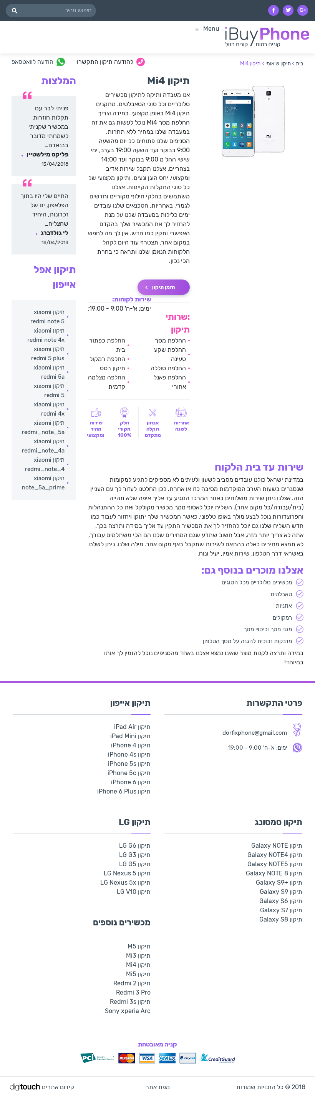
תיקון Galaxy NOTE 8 (274, 873)
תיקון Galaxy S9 (281, 891)
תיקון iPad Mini (130, 736)
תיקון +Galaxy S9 (279, 882)
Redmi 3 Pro (133, 992)
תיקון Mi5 (138, 974)
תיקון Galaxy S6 (280, 901)
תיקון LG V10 (134, 891)
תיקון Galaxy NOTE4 (274, 854)
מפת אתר (158, 1087)
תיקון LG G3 (135, 854)
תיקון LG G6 (135, 845)
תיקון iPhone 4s (129, 754)
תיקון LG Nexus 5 (127, 873)
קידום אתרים (58, 1087)
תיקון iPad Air (132, 726)
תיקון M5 (139, 946)
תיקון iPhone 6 (131, 782)
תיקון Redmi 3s (130, 1001)
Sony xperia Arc (128, 1011)
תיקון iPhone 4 (131, 745)
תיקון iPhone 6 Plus (124, 791)
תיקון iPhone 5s (129, 763)
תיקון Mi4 (138, 964)
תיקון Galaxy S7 (281, 910)
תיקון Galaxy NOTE (276, 845)
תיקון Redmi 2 (132, 983)
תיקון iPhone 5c (129, 773)
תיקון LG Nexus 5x (125, 882)
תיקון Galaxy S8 (280, 919)
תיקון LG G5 (135, 864)
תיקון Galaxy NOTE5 (274, 864)
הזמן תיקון (163, 287)
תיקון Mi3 (138, 955)
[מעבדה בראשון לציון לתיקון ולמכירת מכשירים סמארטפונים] (267, 37)
